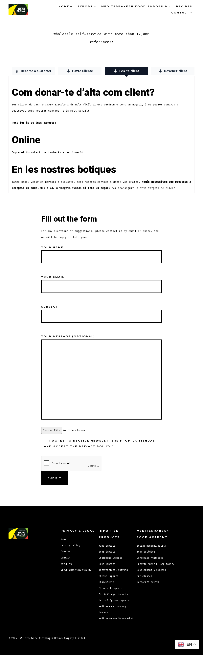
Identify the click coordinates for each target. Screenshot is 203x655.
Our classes (144, 576)
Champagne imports (110, 557)
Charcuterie (106, 582)
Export (85, 6)
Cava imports (107, 564)
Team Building (146, 551)
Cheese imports (108, 576)
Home (63, 6)
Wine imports (107, 545)
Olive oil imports (110, 588)
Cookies (65, 551)
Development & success (151, 570)
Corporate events (148, 582)
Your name (52, 247)
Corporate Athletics (150, 557)
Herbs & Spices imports (114, 600)
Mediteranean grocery (112, 606)
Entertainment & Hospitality (155, 564)
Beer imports (107, 551)
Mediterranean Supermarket (116, 618)
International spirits (113, 570)
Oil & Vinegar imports (113, 594)
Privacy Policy (70, 545)
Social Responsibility (151, 545)
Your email (52, 276)
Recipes (184, 6)
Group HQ (66, 563)
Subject (49, 306)
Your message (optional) (68, 336)
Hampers (103, 612)
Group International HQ (76, 569)
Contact (180, 12)
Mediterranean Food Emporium (134, 6)
